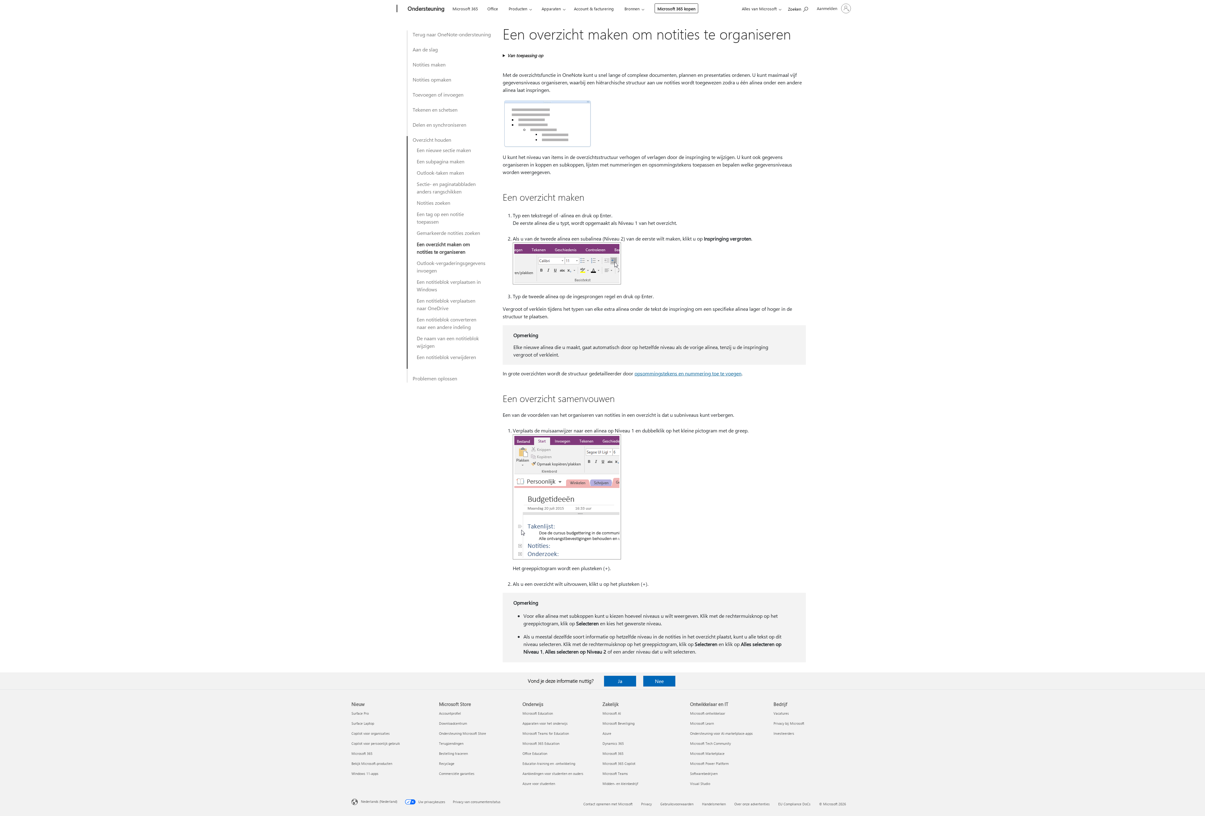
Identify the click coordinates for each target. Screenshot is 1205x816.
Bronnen (632, 8)
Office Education (534, 753)
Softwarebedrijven (704, 773)
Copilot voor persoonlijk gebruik (375, 743)
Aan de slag (425, 49)
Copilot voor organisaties (370, 733)
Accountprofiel (450, 713)
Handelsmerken (714, 804)
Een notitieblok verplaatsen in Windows (449, 285)
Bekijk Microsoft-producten (371, 763)
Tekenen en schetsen (435, 109)
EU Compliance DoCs (794, 804)
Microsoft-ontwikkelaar (707, 713)
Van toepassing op (525, 55)
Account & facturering (594, 8)
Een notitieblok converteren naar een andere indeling (446, 323)
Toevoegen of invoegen (438, 94)
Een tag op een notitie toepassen (440, 218)
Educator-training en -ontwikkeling (548, 763)
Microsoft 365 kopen (676, 8)
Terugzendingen (451, 743)
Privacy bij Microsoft (789, 723)
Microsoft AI (611, 713)
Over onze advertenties (752, 804)
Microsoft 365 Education (541, 743)
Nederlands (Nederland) (379, 801)
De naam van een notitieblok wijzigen (448, 342)
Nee (659, 681)
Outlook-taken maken (440, 172)
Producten (518, 8)
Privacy (646, 804)
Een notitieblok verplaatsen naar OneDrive (446, 304)
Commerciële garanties (456, 773)
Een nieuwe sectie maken (444, 150)
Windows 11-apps (364, 773)
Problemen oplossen (435, 378)
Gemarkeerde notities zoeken (448, 233)
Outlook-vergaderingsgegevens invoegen (451, 267)
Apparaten (551, 8)
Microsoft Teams (615, 773)
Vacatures (781, 713)
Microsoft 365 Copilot (618, 763)
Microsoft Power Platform (709, 763)
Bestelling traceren (453, 753)
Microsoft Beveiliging (618, 723)
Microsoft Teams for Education (545, 733)
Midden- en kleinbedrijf (620, 783)
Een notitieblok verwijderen (446, 357)
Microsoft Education (537, 713)
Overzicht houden (432, 139)
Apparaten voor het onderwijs (545, 723)
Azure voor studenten (538, 783)
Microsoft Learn (702, 723)
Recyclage (446, 763)
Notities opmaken (432, 79)
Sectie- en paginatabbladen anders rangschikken (446, 188)
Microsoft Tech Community (710, 743)
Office (492, 8)
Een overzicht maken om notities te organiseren (443, 248)
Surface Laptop (362, 723)
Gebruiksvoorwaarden (677, 804)
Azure (606, 733)
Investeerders (784, 733)
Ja (620, 681)
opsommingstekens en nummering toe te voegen (688, 373)
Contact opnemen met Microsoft (608, 804)
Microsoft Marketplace (707, 753)
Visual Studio (700, 783)
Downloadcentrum (453, 723)
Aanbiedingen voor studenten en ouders (552, 773)
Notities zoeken (433, 202)
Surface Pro (360, 713)
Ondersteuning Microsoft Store (462, 733)
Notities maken (429, 64)
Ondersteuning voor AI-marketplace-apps (721, 733)
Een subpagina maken (440, 161)
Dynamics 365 (613, 743)
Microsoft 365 (465, 8)
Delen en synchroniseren (439, 124)
